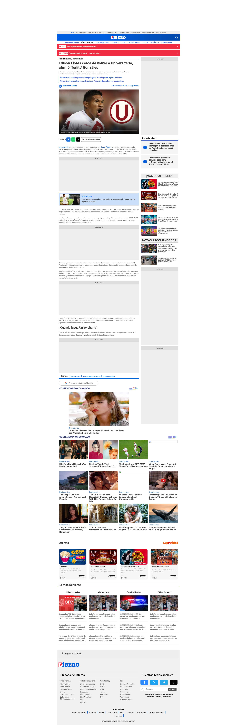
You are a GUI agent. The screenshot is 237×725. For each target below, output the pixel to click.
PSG (82, 700)
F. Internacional (103, 42)
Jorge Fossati (106, 147)
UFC (102, 684)
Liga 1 (62, 692)
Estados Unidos (126, 700)
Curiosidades (125, 694)
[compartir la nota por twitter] (78, 139)
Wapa (122, 713)
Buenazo (131, 713)
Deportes (115, 42)
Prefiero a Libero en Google (81, 383)
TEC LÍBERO (154, 42)
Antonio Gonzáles (109, 376)
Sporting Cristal (66, 689)
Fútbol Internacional (88, 681)
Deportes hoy (105, 681)
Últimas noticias (72, 42)
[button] (176, 37)
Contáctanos (149, 694)
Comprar (81, 576)
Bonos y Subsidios (127, 684)
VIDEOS (145, 42)
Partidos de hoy (81, 32)
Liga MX (83, 702)
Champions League (87, 687)
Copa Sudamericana (88, 689)
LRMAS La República (156, 713)
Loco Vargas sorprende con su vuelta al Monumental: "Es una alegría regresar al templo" (108, 200)
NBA (102, 689)
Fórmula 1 (104, 694)
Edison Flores (75, 376)
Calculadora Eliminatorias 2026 (67, 698)
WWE (102, 687)
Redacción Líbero (70, 86)
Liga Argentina (85, 694)
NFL (102, 697)
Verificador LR (141, 713)
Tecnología (124, 697)
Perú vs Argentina (148, 32)
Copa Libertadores (87, 684)
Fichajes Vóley (161, 32)
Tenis (102, 692)
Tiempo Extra (166, 42)
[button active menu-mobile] (60, 37)
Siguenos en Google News (92, 139)
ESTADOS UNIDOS (134, 42)
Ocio (123, 42)
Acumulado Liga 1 (112, 32)
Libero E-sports (112, 713)
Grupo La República (79, 713)
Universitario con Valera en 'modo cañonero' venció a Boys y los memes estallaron (92, 81)
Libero (101, 713)
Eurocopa (84, 692)
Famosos (124, 689)
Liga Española (85, 697)
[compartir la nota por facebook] (68, 139)
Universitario (135, 32)
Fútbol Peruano (87, 42)
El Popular (92, 713)
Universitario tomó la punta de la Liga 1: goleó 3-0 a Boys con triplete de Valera (91, 78)
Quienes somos (160, 694)
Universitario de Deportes (91, 376)
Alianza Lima (124, 32)
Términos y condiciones (163, 697)
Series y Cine (125, 692)
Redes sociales (126, 687)
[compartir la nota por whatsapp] (73, 139)
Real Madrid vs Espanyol (97, 32)
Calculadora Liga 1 (67, 694)
